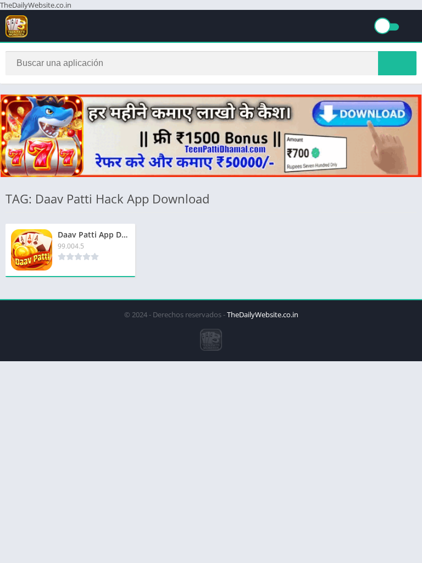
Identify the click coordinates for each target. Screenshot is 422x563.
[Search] (397, 63)
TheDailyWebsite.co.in (262, 314)
